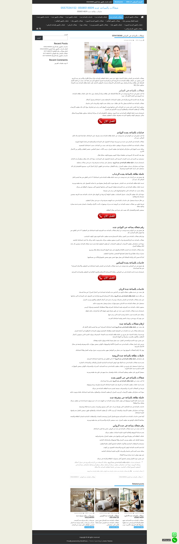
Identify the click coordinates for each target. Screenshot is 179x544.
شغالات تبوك (83, 25)
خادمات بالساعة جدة (86, 17)
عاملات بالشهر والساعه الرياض (56, 25)
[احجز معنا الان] (174, 540)
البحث (66, 34)
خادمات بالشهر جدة (43, 17)
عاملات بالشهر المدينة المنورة (134, 25)
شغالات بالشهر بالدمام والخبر (134, 29)
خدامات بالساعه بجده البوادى (110, 471)
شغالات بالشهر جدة (57, 17)
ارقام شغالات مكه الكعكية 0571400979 (101, 2)
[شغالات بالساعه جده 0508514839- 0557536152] (142, 16)
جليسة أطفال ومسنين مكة (130, 21)
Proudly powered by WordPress (77, 541)
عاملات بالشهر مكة (116, 25)
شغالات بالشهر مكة (77, 21)
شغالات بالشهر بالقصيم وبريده (99, 25)
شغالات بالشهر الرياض (131, 17)
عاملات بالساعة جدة (101, 17)
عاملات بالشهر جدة (71, 17)
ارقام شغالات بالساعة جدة (124, 471)
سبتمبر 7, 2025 (89, 513)
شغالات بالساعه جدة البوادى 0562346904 (82, 477)
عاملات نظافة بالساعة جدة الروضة (95, 471)
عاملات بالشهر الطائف (62, 21)
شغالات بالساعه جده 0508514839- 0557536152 (89, 7)
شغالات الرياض (72, 25)
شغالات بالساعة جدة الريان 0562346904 (130, 477)
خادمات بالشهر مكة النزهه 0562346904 (56, 47)
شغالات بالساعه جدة (116, 17)
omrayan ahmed (128, 40)
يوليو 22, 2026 (138, 513)
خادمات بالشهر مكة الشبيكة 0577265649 (55, 56)
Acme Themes (107, 541)
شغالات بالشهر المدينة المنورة (95, 21)
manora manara (128, 513)
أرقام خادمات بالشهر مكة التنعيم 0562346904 (54, 49)
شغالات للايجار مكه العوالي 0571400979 (55, 53)
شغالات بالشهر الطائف (113, 21)
